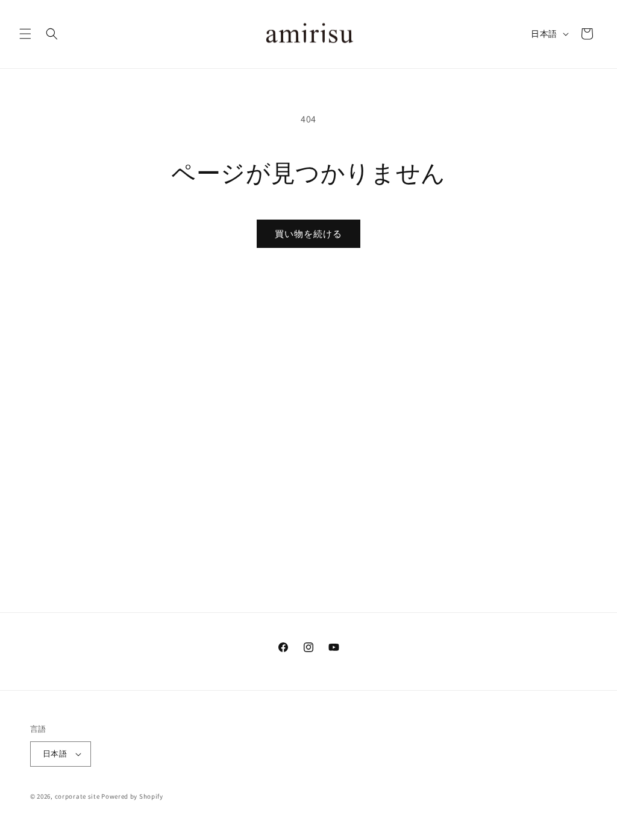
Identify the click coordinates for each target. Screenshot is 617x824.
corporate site (77, 796)
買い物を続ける (308, 233)
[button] (25, 34)
